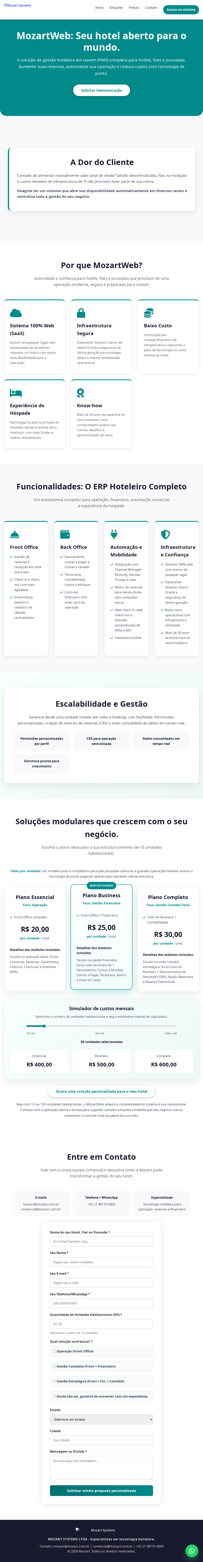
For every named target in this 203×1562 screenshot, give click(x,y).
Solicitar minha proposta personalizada (101, 1490)
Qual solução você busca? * (71, 1341)
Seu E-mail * (59, 1273)
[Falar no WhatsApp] (192, 1551)
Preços (134, 7)
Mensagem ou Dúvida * (68, 1451)
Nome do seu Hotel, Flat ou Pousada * (80, 1232)
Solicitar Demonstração (101, 90)
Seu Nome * (59, 1253)
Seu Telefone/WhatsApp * (70, 1294)
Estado (55, 1410)
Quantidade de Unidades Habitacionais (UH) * (86, 1314)
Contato (151, 7)
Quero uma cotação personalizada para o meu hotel (101, 1091)
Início (99, 7)
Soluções (116, 7)
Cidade (55, 1431)
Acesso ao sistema (181, 9)
